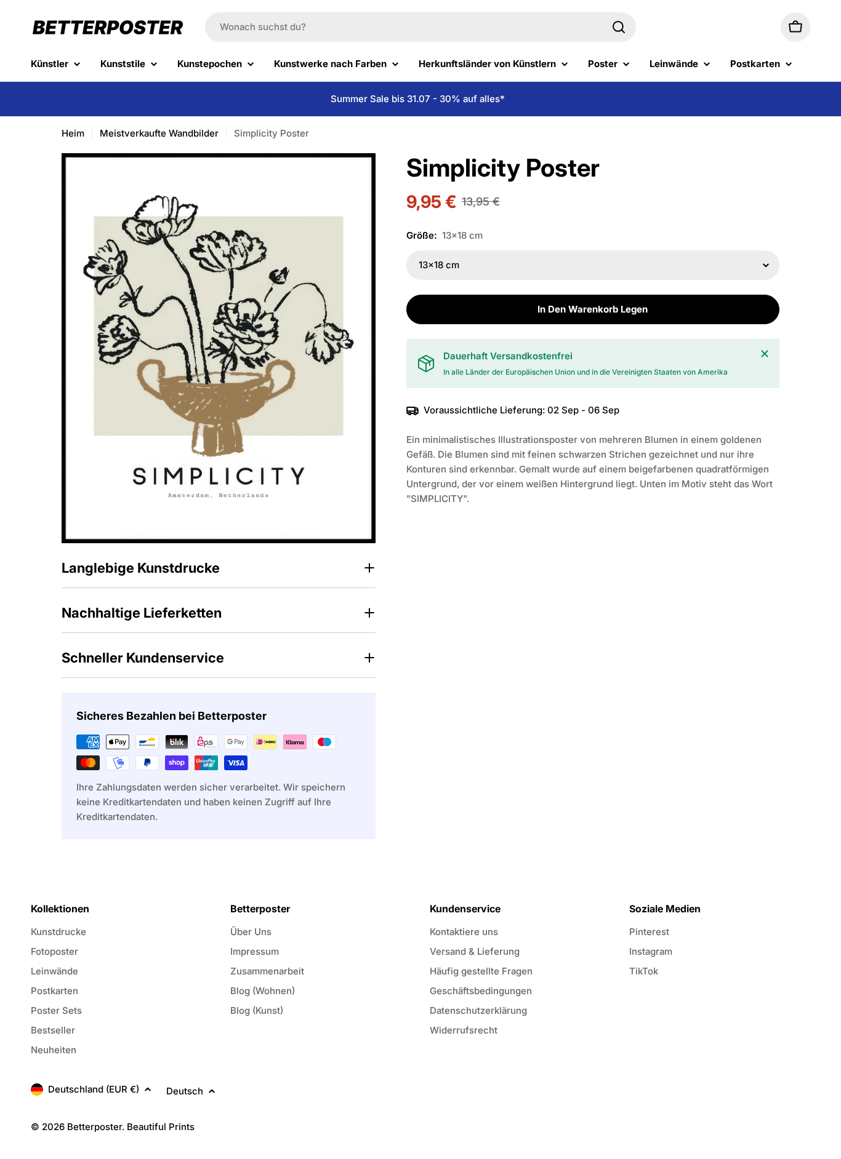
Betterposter (94, 1127)
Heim (73, 133)
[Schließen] (764, 353)
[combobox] (420, 27)
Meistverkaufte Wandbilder (159, 133)
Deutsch (184, 1091)
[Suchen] (618, 27)
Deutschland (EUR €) (93, 1089)
